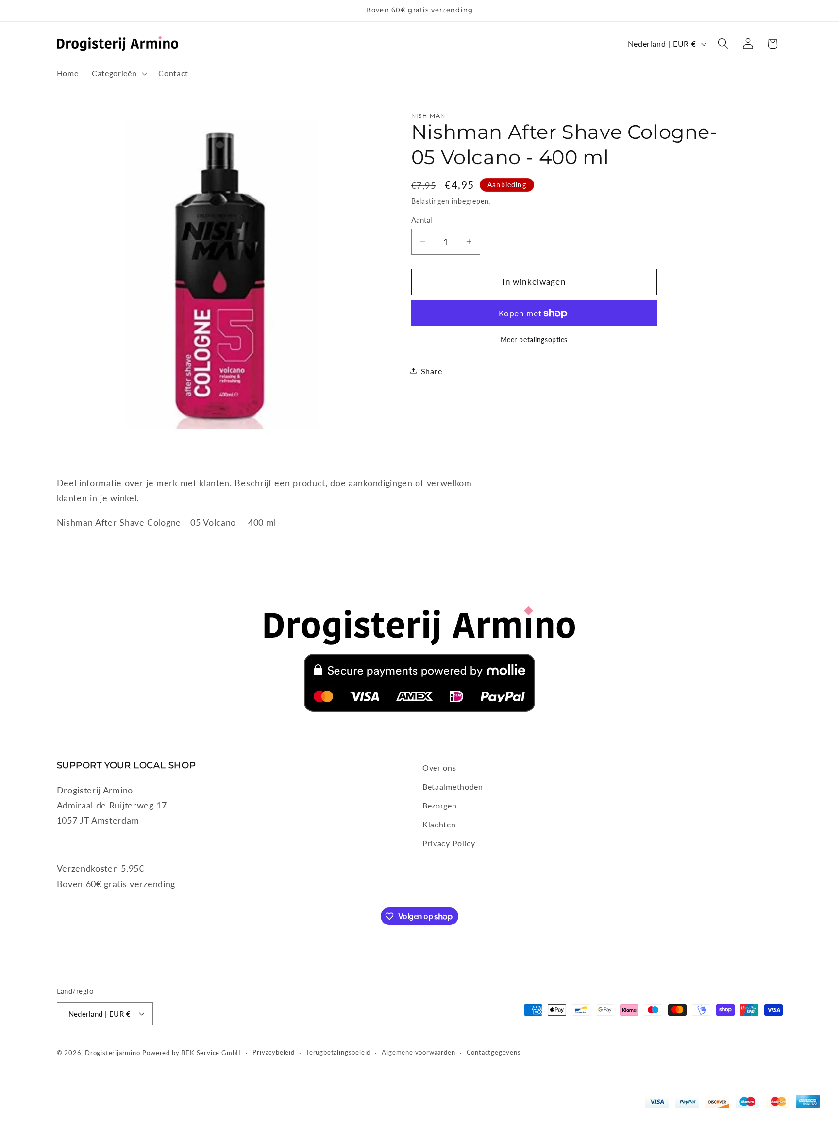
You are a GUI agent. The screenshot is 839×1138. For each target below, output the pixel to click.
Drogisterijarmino (112, 1052)
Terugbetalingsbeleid (338, 1052)
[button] (118, 73)
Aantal (422, 219)
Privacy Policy (448, 842)
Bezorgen (439, 804)
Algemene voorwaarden (418, 1052)
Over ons (439, 767)
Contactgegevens (494, 1052)
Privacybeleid (273, 1052)
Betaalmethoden (452, 786)
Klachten (439, 823)
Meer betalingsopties (534, 339)
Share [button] (431, 371)
